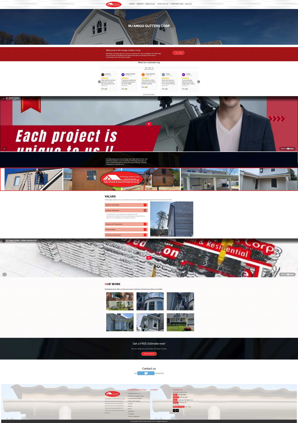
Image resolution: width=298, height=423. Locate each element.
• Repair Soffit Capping (134, 401)
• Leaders (130, 403)
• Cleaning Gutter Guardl (134, 398)
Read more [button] (104, 85)
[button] (99, 81)
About (140, 4)
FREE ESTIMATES (149, 354)
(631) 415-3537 (183, 397)
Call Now (178, 53)
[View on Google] (102, 74)
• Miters (130, 408)
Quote (188, 4)
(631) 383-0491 (181, 395)
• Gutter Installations (134, 416)
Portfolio (162, 4)
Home (132, 4)
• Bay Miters (131, 411)
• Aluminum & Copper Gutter (136, 396)
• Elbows (130, 406)
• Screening (131, 414)
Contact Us (177, 4)
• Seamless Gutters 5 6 (134, 393)
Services (150, 4)
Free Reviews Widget (149, 94)
